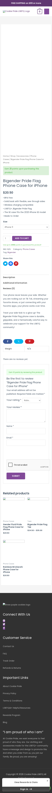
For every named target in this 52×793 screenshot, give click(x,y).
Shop (13, 156)
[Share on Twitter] (18, 341)
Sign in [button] (24, 789)
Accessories (23, 156)
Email (9, 437)
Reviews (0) (9, 288)
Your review (14, 407)
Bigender (12, 252)
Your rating (13, 400)
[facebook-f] (4, 628)
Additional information (15, 283)
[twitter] (4, 624)
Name (10, 426)
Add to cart (22, 238)
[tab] (26, 277)
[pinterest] (4, 621)
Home (6, 156)
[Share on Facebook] (7, 341)
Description (9, 277)
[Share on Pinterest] (29, 341)
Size (5, 221)
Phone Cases (29, 249)
